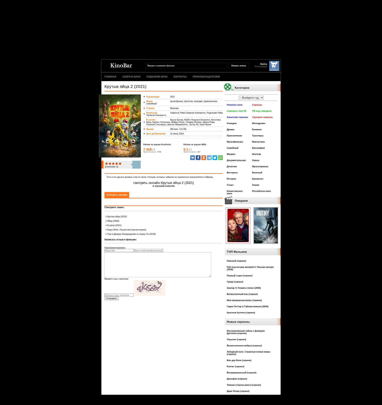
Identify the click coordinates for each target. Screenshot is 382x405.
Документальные (236, 160)
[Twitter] (214, 157)
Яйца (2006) (113, 221)
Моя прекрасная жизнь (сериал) (244, 300)
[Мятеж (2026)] (265, 245)
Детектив (232, 166)
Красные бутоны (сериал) (241, 312)
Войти (263, 64)
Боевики (257, 129)
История (231, 179)
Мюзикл (231, 154)
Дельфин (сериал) (237, 379)
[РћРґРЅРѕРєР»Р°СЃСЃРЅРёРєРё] (203, 157)
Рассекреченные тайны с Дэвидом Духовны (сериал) (246, 332)
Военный (257, 172)
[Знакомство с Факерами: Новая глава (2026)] (238, 245)
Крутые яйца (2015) (117, 216)
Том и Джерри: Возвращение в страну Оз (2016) (131, 234)
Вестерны (232, 172)
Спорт (230, 185)
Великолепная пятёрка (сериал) (244, 345)
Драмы (230, 129)
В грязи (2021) (114, 225)
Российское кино (261, 191)
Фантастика (258, 142)
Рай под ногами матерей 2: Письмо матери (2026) (250, 268)
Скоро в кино (131, 76)
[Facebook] (198, 157)
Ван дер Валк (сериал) (239, 360)
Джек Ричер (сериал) (238, 391)
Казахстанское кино (235, 192)
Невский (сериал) (236, 261)
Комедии (232, 123)
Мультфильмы (235, 142)
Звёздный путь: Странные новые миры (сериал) (248, 353)
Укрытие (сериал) (236, 339)
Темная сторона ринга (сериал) (244, 385)
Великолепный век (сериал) (242, 294)
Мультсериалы (260, 166)
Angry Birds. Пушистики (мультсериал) (126, 229)
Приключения (234, 135)
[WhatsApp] (220, 157)
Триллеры (257, 135)
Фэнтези (256, 154)
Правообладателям (206, 76)
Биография (258, 148)
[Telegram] (209, 157)
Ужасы (255, 160)
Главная (110, 76)
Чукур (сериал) (235, 282)
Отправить (111, 298)
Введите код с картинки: (116, 279)
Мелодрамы (258, 123)
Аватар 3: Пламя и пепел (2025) (244, 288)
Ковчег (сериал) (235, 366)
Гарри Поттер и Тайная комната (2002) (247, 306)
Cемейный (232, 148)
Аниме (255, 185)
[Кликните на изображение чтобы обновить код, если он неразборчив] (149, 295)
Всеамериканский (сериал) (241, 372)
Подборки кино (157, 76)
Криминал (257, 179)
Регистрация (260, 66)
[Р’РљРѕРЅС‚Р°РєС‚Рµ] (192, 157)
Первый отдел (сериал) (239, 275)
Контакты (180, 76)
